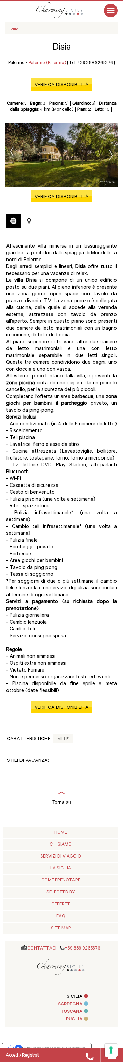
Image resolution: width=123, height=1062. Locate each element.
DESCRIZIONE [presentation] (13, 221)
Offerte (60, 904)
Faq (60, 916)
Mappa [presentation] (29, 221)
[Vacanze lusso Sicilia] (66, 10)
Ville (63, 739)
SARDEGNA (70, 1004)
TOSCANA (71, 1011)
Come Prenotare (60, 880)
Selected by (60, 892)
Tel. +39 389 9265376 (91, 63)
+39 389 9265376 (82, 948)
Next (111, 155)
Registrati (30, 1056)
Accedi (12, 1056)
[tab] (13, 221)
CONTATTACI (41, 948)
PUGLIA (74, 1019)
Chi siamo (61, 844)
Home (60, 832)
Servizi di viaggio (60, 856)
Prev (12, 151)
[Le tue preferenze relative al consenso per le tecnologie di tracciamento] (111, 1050)
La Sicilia (60, 868)
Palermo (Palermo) (47, 63)
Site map (61, 928)
